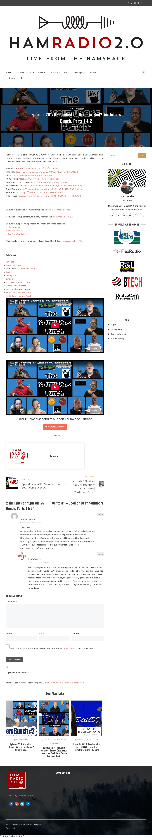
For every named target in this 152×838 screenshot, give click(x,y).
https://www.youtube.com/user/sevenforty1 (39, 168)
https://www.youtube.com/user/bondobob (39, 179)
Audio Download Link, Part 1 (18, 292)
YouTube (20, 72)
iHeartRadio (11, 289)
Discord (11, 78)
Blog (22, 78)
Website (75, 633)
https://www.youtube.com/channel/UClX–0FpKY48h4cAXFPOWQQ (49, 196)
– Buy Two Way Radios (16, 234)
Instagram (11, 275)
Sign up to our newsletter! (18, 672)
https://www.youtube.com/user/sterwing (32, 175)
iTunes (9, 285)
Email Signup (79, 72)
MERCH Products (37, 72)
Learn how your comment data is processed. (63, 682)
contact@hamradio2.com (20, 795)
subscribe (68, 648)
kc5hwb (74, 126)
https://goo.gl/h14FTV (72, 241)
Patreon (93, 72)
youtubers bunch (76, 108)
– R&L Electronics (14, 230)
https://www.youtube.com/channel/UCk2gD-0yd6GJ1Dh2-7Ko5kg (50, 189)
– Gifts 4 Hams (13, 227)
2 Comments (85, 126)
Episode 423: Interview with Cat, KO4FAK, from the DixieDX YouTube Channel (86, 747)
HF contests (55, 435)
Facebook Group (27, 268)
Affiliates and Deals (59, 72)
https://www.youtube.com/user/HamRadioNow (43, 192)
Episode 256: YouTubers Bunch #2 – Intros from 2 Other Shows (21, 747)
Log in (113, 324)
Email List (10, 279)
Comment (11, 601)
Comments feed (118, 334)
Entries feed (116, 329)
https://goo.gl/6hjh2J (61, 209)
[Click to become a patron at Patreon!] (55, 430)
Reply (100, 514)
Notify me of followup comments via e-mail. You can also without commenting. (51, 648)
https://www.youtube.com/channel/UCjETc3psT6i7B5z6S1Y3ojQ (53, 185)
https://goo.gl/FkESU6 (63, 216)
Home (8, 72)
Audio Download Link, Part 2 (18, 296)
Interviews (79, 739)
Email (42, 633)
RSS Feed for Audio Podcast (18, 282)
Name (9, 633)
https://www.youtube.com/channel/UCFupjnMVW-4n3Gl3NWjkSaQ (46, 172)
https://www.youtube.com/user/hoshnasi (49, 182)
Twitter (9, 272)
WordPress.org (117, 338)
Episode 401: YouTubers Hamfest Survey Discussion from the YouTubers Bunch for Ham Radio (54, 752)
